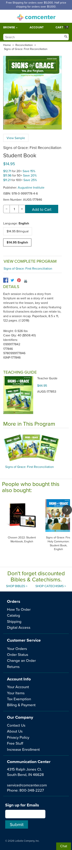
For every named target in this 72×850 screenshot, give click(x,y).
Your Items (16, 692)
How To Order (19, 609)
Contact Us (16, 725)
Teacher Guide (47, 378)
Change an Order (21, 660)
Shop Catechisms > (50, 586)
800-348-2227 (31, 790)
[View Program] (36, 447)
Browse (9, 27)
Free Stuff (15, 743)
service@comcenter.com (27, 785)
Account (37, 27)
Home (7, 45)
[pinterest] (18, 280)
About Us (15, 731)
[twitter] (12, 280)
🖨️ (26, 281)
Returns (13, 666)
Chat (63, 846)
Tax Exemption (19, 698)
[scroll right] (67, 510)
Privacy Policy (18, 737)
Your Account (18, 686)
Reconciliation (24, 45)
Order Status (17, 654)
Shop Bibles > (16, 586)
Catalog (13, 615)
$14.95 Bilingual (18, 231)
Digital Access (18, 627)
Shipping (14, 621)
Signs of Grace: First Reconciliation (25, 49)
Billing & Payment (21, 704)
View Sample (16, 138)
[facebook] (5, 280)
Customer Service (24, 640)
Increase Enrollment (23, 749)
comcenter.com (36, 16)
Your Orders (17, 648)
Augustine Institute (31, 187)
